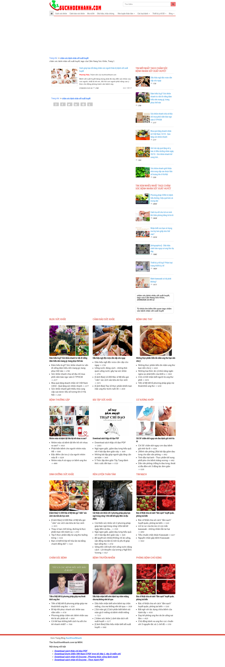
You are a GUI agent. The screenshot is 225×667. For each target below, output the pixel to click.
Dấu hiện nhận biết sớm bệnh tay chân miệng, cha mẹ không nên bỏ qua (111, 598)
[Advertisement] (112, 36)
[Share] (56, 105)
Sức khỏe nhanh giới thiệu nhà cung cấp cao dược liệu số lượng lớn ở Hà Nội (161, 171)
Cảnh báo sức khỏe (77, 13)
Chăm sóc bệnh (58, 557)
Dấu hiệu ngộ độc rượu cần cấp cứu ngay (109, 358)
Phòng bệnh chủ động (149, 557)
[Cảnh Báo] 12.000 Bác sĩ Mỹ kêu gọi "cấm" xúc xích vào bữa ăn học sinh (68, 514)
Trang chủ (53, 58)
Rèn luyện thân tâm (104, 474)
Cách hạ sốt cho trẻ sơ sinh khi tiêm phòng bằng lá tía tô (162, 213)
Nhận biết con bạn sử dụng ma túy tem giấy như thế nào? (161, 231)
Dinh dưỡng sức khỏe (61, 474)
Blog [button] (171, 13)
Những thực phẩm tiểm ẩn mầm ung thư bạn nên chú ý (155, 359)
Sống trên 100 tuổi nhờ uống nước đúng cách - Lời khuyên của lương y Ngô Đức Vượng (113, 550)
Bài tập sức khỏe (102, 399)
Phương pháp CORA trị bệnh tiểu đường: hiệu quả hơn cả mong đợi (162, 198)
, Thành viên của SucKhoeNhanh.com (97, 75)
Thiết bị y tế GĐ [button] (158, 13)
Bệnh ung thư (144, 319)
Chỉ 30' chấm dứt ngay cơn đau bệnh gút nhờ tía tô (155, 440)
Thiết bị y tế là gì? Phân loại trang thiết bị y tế (162, 264)
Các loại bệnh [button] (143, 13)
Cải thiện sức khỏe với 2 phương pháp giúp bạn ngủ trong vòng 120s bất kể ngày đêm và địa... (113, 526)
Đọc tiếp (126, 88)
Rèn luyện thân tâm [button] (126, 13)
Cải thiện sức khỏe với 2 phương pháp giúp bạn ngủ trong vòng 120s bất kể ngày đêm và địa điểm (111, 515)
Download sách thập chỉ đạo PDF (106, 438)
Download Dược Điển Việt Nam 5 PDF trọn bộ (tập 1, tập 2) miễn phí (88, 654)
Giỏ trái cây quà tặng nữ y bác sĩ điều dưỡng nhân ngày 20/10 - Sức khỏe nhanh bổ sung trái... (162, 152)
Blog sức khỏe (57, 319)
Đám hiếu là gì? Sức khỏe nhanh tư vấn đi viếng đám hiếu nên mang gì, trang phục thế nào (161, 98)
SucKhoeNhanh (74, 638)
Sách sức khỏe (61, 13)
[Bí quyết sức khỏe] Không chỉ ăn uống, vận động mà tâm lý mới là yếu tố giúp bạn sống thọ (113, 541)
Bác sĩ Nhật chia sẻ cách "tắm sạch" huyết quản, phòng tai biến (155, 514)
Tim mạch (141, 474)
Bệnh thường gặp (59, 399)
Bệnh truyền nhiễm (104, 557)
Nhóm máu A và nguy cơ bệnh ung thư (69, 460)
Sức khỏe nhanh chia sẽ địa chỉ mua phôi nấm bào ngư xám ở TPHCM (161, 116)
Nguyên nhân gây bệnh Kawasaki (153, 538)
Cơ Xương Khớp (145, 399)
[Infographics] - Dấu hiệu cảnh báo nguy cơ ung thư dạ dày (162, 248)
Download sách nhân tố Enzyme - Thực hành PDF (79, 660)
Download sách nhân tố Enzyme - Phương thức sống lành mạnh (86, 657)
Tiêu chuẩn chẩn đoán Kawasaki (153, 535)
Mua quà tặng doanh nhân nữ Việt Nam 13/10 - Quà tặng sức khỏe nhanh (161, 134)
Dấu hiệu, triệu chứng (105, 13)
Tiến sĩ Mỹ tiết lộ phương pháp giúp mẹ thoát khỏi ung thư (67, 598)
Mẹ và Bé (90, 13)
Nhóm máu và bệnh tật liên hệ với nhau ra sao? (68, 438)
